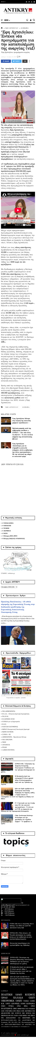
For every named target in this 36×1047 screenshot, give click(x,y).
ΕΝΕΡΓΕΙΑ (21, 1009)
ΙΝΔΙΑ (18, 1011)
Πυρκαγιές (4, 1022)
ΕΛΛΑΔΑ (18, 997)
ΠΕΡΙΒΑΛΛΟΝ (5, 1015)
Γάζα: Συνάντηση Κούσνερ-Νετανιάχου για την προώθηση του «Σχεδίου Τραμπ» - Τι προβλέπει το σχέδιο (17, 819)
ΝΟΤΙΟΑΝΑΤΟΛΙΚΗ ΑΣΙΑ (9, 1020)
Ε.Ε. (2, 1004)
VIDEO (26, 1001)
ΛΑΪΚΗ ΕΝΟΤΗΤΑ (8, 750)
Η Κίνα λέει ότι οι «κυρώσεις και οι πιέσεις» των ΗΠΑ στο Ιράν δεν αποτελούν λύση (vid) (22, 926)
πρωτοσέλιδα (10, 697)
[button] (3, 2)
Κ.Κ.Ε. (4, 724)
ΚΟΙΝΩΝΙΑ (24, 28)
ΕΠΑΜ (4, 747)
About (3, 1)
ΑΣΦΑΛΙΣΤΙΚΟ (11, 1018)
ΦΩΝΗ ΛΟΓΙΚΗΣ (8, 732)
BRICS (33, 1015)
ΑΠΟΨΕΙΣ (15, 1004)
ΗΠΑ (26, 1006)
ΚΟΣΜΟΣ (30, 994)
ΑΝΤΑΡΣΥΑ (6, 745)
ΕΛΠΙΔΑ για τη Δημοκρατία (11, 721)
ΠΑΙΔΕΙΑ (32, 1009)
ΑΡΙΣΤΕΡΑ (28, 1024)
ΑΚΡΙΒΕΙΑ (28, 1011)
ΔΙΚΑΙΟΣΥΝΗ (5, 1013)
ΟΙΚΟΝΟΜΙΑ (7, 1001)
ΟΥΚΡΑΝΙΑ (8, 1011)
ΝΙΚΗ (4, 742)
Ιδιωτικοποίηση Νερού (28, 1022)
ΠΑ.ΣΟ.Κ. (5, 716)
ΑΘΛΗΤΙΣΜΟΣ (26, 1020)
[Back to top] (31, 1042)
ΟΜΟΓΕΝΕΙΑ (14, 1026)
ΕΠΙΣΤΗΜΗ (26, 1018)
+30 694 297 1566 (8, 907)
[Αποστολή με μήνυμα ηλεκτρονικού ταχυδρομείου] (25, 61)
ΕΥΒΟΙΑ (28, 1013)
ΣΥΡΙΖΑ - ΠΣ (6, 734)
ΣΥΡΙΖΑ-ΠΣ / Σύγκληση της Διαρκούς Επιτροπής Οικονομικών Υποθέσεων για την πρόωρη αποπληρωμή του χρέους (18, 768)
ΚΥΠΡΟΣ (18, 1013)
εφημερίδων (17, 697)
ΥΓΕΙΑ (11, 1006)
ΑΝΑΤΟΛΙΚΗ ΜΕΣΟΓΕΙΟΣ (13, 1024)
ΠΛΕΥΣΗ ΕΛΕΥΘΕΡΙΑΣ (10, 726)
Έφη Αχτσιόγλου (11, 28)
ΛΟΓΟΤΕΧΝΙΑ (5, 1026)
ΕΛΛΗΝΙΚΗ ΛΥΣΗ (8, 719)
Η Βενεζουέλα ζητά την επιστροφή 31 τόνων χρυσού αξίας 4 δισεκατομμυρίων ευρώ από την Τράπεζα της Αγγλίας (17, 780)
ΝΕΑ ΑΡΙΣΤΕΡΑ (7, 739)
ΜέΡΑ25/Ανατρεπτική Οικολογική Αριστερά (15, 729)
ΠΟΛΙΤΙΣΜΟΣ (6, 1009)
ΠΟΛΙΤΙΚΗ (6, 994)
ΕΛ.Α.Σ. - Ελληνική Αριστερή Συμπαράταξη (15, 714)
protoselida (23, 697)
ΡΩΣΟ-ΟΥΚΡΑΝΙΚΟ (20, 1015)
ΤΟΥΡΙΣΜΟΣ (24, 1026)
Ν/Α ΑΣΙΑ (14, 1022)
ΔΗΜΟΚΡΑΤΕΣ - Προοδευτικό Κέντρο (14, 737)
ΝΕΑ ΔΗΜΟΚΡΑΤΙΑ (8, 711)
